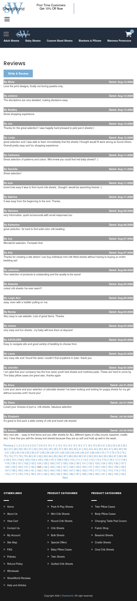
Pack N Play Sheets (62, 506)
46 (105, 449)
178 (19, 474)
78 (20, 456)
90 (80, 456)
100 (7, 459)
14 (69, 445)
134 (103, 463)
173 (109, 470)
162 (39, 470)
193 (116, 474)
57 (37, 452)
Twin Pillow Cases (105, 506)
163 (45, 470)
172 (103, 470)
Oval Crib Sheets (104, 549)
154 (109, 467)
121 (19, 463)
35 (50, 449)
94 (100, 456)
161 (32, 470)
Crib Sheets (57, 528)
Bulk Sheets (57, 535)
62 (62, 452)
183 (52, 474)
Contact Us (13, 528)
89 (75, 456)
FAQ (9, 549)
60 (52, 452)
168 (77, 470)
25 (124, 445)
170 (90, 470)
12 (59, 445)
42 (85, 449)
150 (84, 467)
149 (77, 467)
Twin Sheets (58, 556)
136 (116, 463)
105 (39, 459)
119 (7, 463)
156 (122, 467)
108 (59, 459)
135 (109, 463)
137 (122, 463)
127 (58, 463)
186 (71, 474)
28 (15, 449)
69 (97, 452)
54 (22, 452)
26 (5, 449)
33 (40, 449)
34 (45, 449)
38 (65, 449)
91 (85, 456)
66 (82, 452)
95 (105, 456)
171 (97, 470)
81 (35, 456)
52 (12, 452)
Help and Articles (16, 585)
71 (107, 452)
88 (70, 456)
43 (90, 449)
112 (84, 459)
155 (116, 467)
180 (32, 474)
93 (95, 456)
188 (84, 474)
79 (25, 456)
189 (90, 474)
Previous (8, 445)
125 (45, 463)
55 (27, 452)
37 (60, 449)
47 (110, 449)
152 (97, 467)
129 (71, 463)
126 (52, 463)
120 (13, 463)
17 (84, 445)
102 (20, 459)
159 (19, 470)
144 (45, 467)
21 (104, 445)
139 (13, 467)
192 (109, 474)
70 (102, 452)
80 (30, 456)
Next (65, 477)
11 (54, 445)
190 (97, 474)
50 (125, 449)
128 (64, 463)
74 (122, 452)
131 (84, 463)
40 (75, 449)
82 (40, 456)
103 (27, 459)
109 (65, 459)
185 (64, 474)
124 (39, 463)
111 (78, 459)
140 (19, 467)
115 (104, 459)
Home (10, 506)
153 (103, 467)
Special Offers (59, 542)
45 (100, 449)
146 (58, 467)
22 (109, 445)
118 (123, 459)
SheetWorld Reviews (19, 578)
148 (71, 467)
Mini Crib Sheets (60, 513)
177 (13, 474)
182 (45, 474)
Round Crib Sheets (61, 521)
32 (35, 449)
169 (84, 470)
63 (67, 452)
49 (120, 449)
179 (26, 474)
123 (32, 463)
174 (116, 470)
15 (74, 445)
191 (103, 474)
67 (87, 452)
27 (10, 449)
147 (64, 467)
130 (77, 463)
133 (97, 463)
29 (20, 449)
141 (26, 467)
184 (58, 474)
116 (110, 459)
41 (80, 449)
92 (90, 456)
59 (47, 452)
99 (125, 456)
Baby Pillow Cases (61, 549)
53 (17, 452)
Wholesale (13, 571)
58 (42, 452)
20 (99, 445)
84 (50, 456)
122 (26, 463)
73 (117, 452)
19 (94, 445)
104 (33, 459)
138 (7, 467)
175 (122, 470)
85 (55, 456)
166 (64, 470)
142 (32, 467)
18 (89, 445)
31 (30, 449)
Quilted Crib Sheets (62, 563)
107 (52, 459)
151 (90, 467)
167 (71, 470)
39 (70, 449)
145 (52, 467)
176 (7, 474)
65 (77, 452)
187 (77, 474)
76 (10, 456)
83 (45, 456)
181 (39, 474)
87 (65, 456)
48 (115, 449)
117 (117, 459)
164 (52, 470)
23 (114, 445)
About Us (12, 513)
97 (115, 456)
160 (26, 470)
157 (7, 470)
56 (32, 452)
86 (60, 456)
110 (72, 459)
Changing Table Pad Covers (111, 521)
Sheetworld (67, 595)
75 (5, 456)
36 (55, 449)
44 (95, 449)
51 (7, 452)
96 (110, 456)
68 (92, 452)
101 (14, 459)
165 (58, 470)
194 (122, 474)
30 (25, 449)
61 (57, 452)
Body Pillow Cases (105, 513)
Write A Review (18, 73)
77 (15, 456)
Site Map (12, 542)
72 (112, 452)
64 (72, 452)
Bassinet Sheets (104, 535)
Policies (11, 556)
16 (79, 445)
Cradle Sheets (103, 542)
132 (90, 463)
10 (49, 445)
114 (97, 459)
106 (46, 459)
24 (119, 445)
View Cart (12, 521)
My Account (13, 535)
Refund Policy (15, 563)
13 (64, 445)
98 (120, 456)
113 (91, 459)
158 (13, 470)
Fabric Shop (102, 528)
